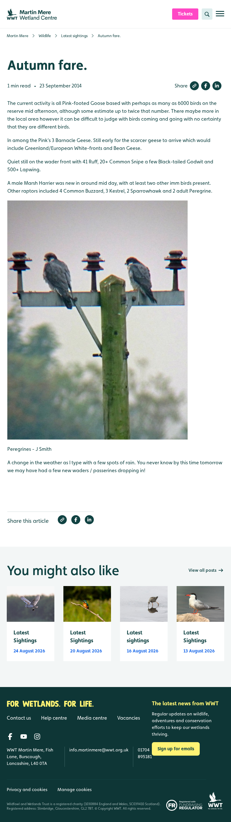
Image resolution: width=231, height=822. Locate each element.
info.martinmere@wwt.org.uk (98, 750)
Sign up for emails (175, 748)
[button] (194, 85)
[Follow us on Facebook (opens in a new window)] (10, 736)
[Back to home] (215, 795)
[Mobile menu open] (220, 16)
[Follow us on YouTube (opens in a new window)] (23, 736)
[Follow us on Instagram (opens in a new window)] (37, 736)
